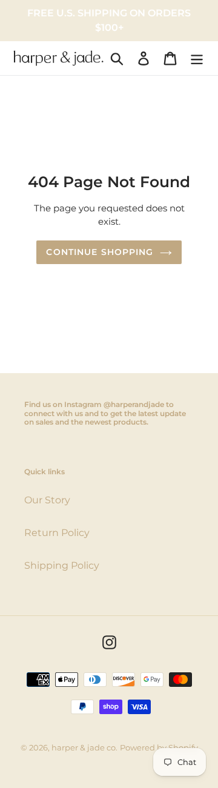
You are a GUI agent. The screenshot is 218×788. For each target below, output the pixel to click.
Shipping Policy (61, 565)
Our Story (47, 500)
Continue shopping (99, 252)
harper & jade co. (84, 747)
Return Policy (57, 532)
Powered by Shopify (159, 747)
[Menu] (196, 58)
